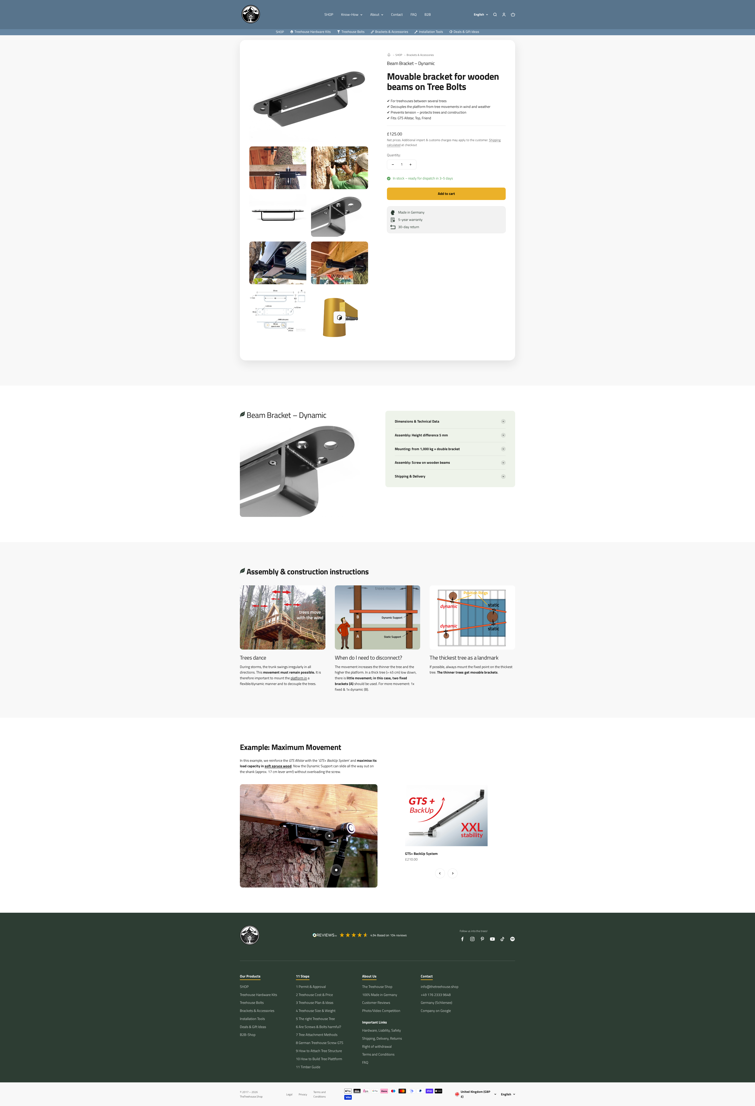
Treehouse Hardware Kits (258, 994)
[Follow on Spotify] (512, 939)
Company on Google (436, 1010)
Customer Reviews (376, 1002)
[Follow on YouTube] (492, 939)
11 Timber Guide (308, 1067)
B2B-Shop (247, 1034)
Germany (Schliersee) (436, 1002)
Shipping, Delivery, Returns (382, 1038)
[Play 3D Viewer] (339, 317)
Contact (397, 14)
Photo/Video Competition (381, 1010)
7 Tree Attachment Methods (316, 1034)
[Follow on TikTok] (502, 939)
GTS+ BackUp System (421, 853)
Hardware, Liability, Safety (381, 1030)
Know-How (349, 14)
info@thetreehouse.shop (439, 986)
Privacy (303, 1094)
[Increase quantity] (410, 164)
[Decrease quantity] (393, 164)
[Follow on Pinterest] (482, 939)
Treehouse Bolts (252, 1002)
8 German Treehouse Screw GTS (319, 1042)
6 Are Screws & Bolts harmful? (318, 1026)
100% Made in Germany (379, 994)
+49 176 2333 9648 (436, 994)
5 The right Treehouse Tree (315, 1018)
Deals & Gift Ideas (253, 1026)
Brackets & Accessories (420, 55)
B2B (427, 14)
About (374, 14)
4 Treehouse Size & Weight (315, 1010)
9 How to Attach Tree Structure (319, 1050)
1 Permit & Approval (311, 986)
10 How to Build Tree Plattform (319, 1059)
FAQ (414, 14)
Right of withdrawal (377, 1046)
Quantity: (394, 155)
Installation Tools (252, 1018)
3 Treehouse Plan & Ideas (314, 1002)
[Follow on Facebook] (462, 939)
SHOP (328, 14)
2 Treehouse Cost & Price (314, 994)
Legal (289, 1094)
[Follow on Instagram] (472, 939)
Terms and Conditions (378, 1054)
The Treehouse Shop (377, 986)
